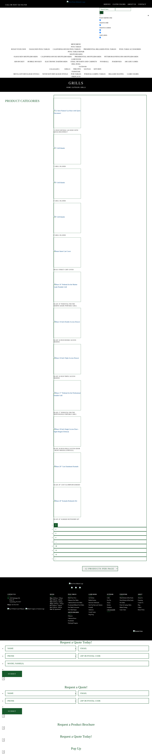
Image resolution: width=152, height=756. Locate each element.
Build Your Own (18, 49)
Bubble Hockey (35, 61)
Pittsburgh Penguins (73, 623)
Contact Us (140, 602)
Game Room (76, 59)
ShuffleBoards (76, 54)
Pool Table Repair (76, 52)
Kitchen (97, 69)
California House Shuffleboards (56, 56)
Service (107, 4)
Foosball (104, 61)
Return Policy (141, 610)
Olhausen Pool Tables (39, 49)
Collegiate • (54, 69)
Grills (67, 69)
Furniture (76, 71)
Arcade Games (131, 61)
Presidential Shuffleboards (88, 56)
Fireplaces (76, 76)
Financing (140, 600)
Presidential (71, 620)
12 (56, 554)
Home (68, 87)
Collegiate (111, 610)
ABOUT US (131, 4)
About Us (140, 598)
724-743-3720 (22, 5)
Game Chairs (133, 74)
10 (56, 546)
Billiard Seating (116, 74)
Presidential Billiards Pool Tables (100, 49)
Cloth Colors (119, 4)
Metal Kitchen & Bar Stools (26, 74)
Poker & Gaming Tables (94, 74)
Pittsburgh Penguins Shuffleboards (121, 56)
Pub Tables (76, 74)
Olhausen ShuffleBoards (26, 56)
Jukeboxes (117, 61)
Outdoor (83, 66)
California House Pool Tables (67, 49)
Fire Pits (77, 69)
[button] (76, 44)
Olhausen (70, 616)
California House (72, 618)
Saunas (87, 69)
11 (56, 550)
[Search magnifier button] (101, 12)
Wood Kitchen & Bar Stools (55, 74)
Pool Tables (76, 47)
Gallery (139, 607)
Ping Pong (76, 64)
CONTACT (142, 4)
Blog (139, 605)
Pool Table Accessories (130, 49)
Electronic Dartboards (56, 61)
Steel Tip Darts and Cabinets (84, 61)
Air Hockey (19, 61)
